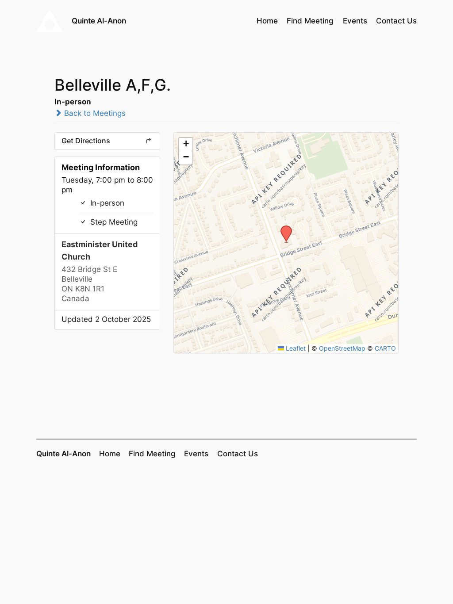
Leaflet (295, 348)
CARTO (385, 348)
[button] (283, 228)
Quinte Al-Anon (99, 20)
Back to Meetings (94, 113)
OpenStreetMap (342, 348)
